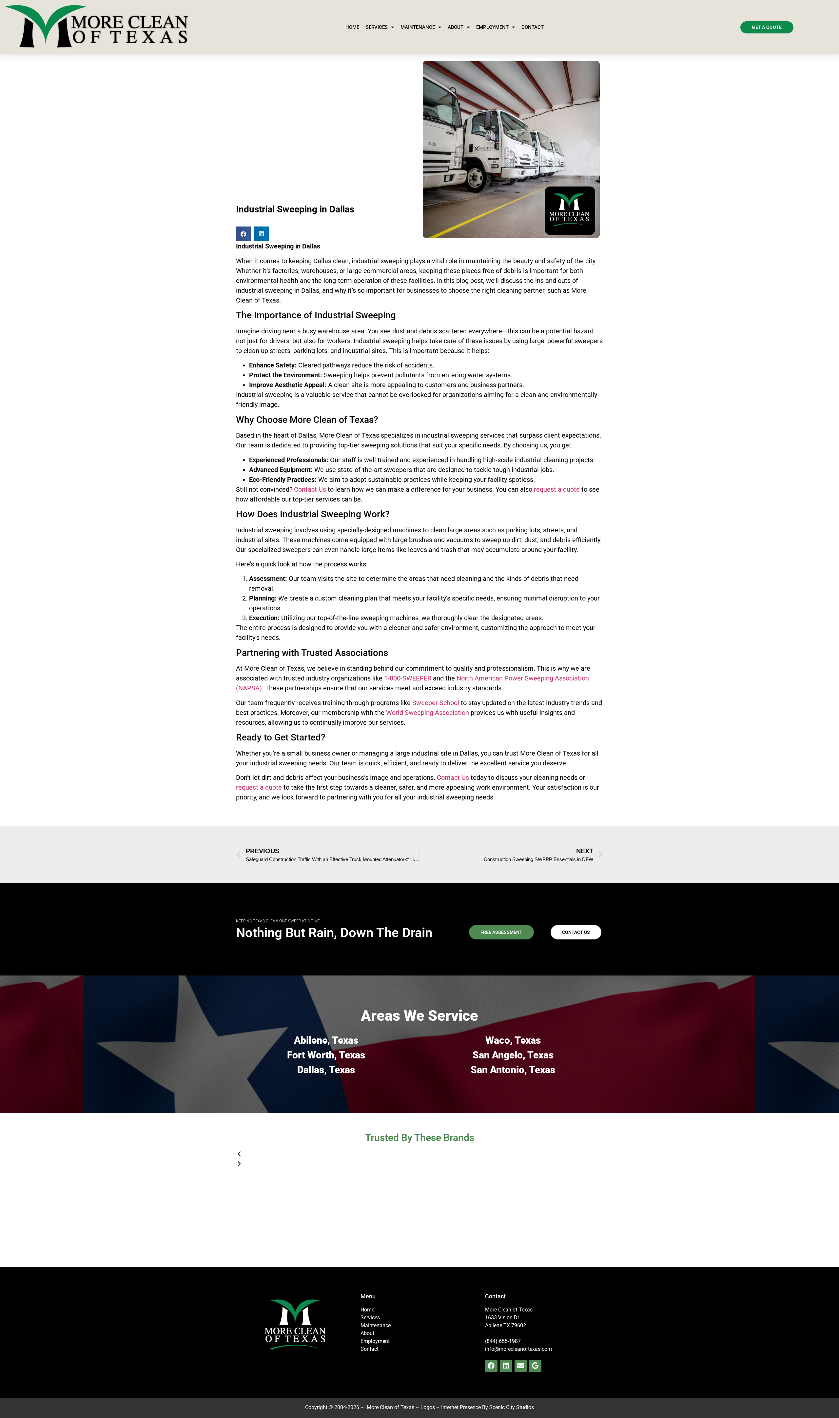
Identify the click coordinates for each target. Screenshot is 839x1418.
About (455, 27)
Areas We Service (419, 1015)
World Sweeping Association (427, 713)
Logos (427, 1407)
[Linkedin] (506, 1366)
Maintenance (417, 27)
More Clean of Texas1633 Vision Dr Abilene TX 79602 (509, 1318)
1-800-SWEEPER (407, 678)
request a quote (557, 489)
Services (377, 27)
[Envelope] (521, 1366)
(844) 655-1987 (503, 1341)
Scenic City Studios (511, 1407)
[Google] (535, 1366)
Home (352, 27)
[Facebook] (491, 1366)
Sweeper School (435, 703)
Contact (532, 27)
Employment (492, 27)
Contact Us (310, 489)
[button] (243, 233)
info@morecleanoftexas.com (518, 1349)
